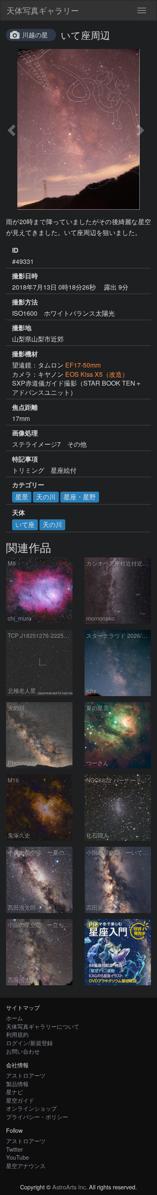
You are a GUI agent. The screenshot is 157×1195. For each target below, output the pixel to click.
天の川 (46, 496)
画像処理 (25, 433)
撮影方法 (25, 302)
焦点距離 (25, 407)
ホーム (14, 1017)
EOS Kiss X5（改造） (96, 374)
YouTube (17, 1157)
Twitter (14, 1149)
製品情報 (17, 1083)
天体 (18, 512)
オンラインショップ (31, 1108)
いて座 (25, 524)
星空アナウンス (25, 1165)
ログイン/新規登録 (29, 1042)
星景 (21, 496)
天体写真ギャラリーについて (42, 1026)
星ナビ (14, 1091)
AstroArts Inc (69, 1187)
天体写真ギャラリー (42, 10)
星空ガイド (20, 1100)
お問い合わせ (23, 1051)
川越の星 (35, 34)
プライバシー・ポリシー (37, 1116)
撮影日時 (25, 276)
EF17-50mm (83, 365)
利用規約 (17, 1034)
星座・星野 (80, 496)
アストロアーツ (25, 1075)
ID (15, 250)
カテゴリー (28, 484)
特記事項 (25, 459)
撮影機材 (25, 353)
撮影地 (21, 327)
